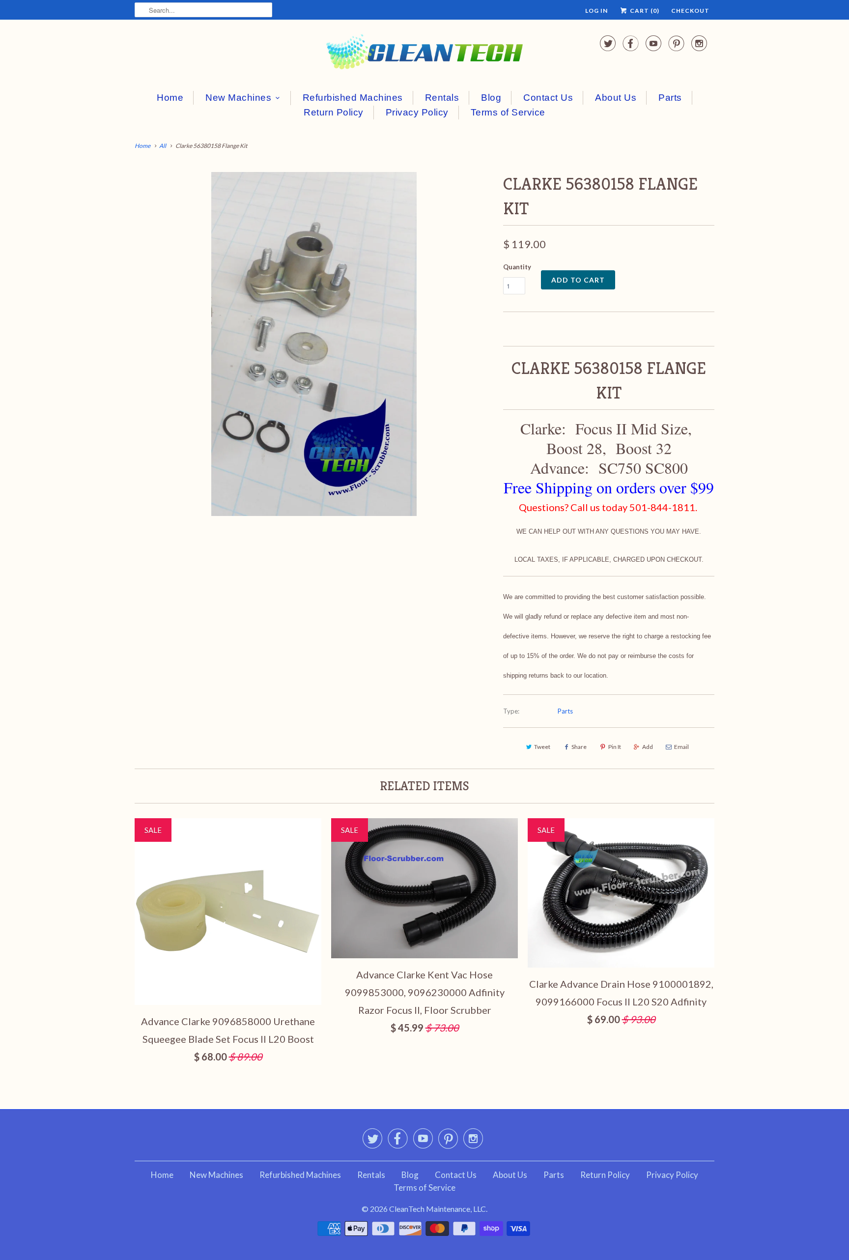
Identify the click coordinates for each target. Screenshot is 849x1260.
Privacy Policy (417, 112)
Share (579, 746)
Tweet (542, 746)
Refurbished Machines (353, 97)
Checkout (690, 10)
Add (647, 746)
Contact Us (548, 97)
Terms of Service (508, 112)
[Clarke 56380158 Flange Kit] (314, 344)
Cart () (643, 10)
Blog (491, 97)
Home (170, 97)
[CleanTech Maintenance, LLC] (424, 53)
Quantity (517, 267)
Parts (670, 97)
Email (681, 746)
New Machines (238, 97)
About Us (615, 97)
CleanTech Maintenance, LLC (437, 1208)
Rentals (442, 97)
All (162, 145)
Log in (596, 10)
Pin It (614, 746)
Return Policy (334, 112)
